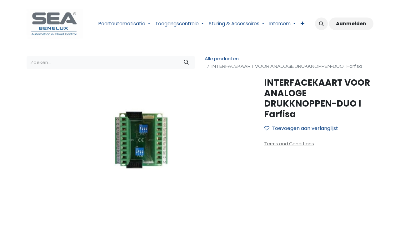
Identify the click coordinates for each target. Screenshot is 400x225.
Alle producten (222, 58)
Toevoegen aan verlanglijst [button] (305, 128)
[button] (321, 24)
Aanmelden (351, 23)
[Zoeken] (186, 62)
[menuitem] (124, 24)
